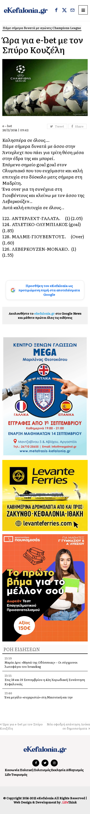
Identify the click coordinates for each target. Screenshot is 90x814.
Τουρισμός (19, 774)
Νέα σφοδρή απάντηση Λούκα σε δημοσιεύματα (68, 726)
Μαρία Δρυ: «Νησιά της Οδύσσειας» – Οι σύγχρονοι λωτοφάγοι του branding (41, 664)
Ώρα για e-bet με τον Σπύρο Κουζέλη (21, 726)
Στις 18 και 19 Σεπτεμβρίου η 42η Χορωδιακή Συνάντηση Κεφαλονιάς (45, 681)
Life (8, 774)
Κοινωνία (12, 770)
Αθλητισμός (75, 770)
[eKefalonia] (25, 10)
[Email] (72, 10)
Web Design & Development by (45, 802)
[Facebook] (56, 10)
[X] (64, 10)
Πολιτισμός (42, 770)
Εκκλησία (58, 770)
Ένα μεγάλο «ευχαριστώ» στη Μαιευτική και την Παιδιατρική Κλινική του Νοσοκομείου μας (39, 699)
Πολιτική (26, 770)
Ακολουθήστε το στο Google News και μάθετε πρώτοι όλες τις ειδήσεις (45, 315)
